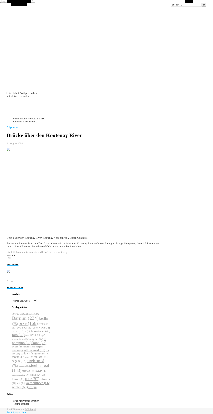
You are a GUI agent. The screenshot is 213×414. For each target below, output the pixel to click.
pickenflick (42, 354)
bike (9, 252)
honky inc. (35, 339)
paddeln (28, 353)
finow (26, 331)
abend (34, 314)
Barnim (25, 318)
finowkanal (40, 331)
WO (32, 387)
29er (26, 314)
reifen (29, 357)
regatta (18, 356)
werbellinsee (38, 383)
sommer (24, 366)
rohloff (41, 356)
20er (17, 314)
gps (15, 339)
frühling (41, 335)
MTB (42, 252)
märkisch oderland (33, 347)
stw (13, 255)
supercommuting (20, 375)
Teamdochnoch (21, 403)
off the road (51, 252)
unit (21, 383)
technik (35, 374)
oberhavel (17, 350)
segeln (19, 361)
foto (37, 252)
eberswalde (41, 327)
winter (20, 387)
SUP (41, 370)
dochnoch (24, 327)
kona (39, 343)
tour (32, 378)
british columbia (19, 252)
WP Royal (30, 409)
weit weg (62, 252)
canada (31, 252)
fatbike (16, 331)
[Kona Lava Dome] (13, 278)
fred (29, 335)
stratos (29, 370)
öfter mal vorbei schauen (26, 400)
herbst (23, 339)
